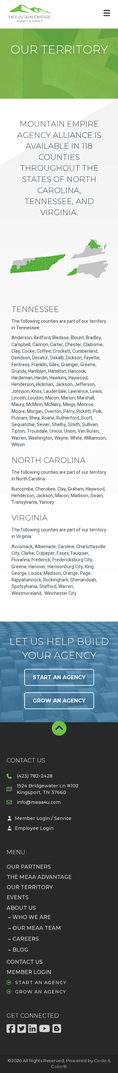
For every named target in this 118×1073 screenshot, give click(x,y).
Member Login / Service (43, 818)
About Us (21, 908)
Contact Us (25, 962)
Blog (20, 950)
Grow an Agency (40, 992)
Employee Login (34, 828)
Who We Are (31, 917)
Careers (25, 939)
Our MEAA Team (36, 928)
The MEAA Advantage (39, 877)
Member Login (29, 972)
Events (18, 897)
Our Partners (29, 867)
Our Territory (30, 887)
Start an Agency (41, 982)
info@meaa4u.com (39, 802)
